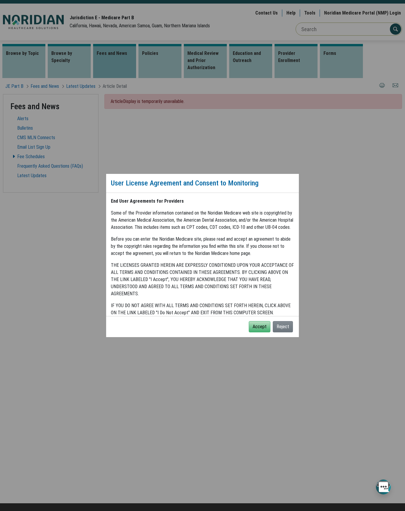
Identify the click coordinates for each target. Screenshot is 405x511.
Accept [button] (260, 326)
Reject (283, 326)
